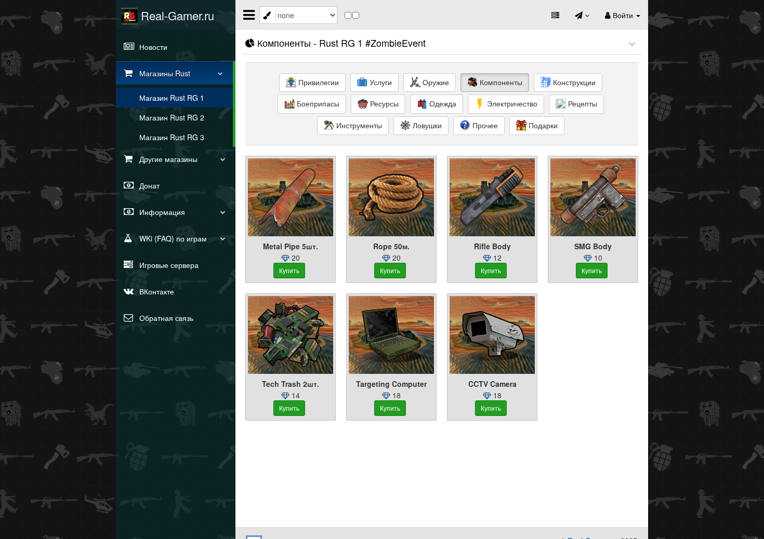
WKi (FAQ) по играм (172, 238)
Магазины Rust (163, 73)
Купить (289, 270)
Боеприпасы (317, 103)
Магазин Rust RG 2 (171, 117)
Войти (623, 15)
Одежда (441, 103)
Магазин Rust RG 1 (171, 97)
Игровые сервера (168, 265)
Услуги (379, 82)
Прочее (484, 125)
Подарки (542, 125)
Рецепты (581, 103)
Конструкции (573, 82)
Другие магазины (167, 159)
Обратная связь (165, 318)
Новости (152, 47)
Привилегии (317, 82)
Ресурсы (383, 103)
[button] (632, 43)
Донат (148, 185)
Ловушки (426, 125)
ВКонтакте (155, 291)
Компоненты (500, 82)
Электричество (511, 103)
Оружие (434, 82)
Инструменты (358, 125)
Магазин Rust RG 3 (171, 137)
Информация (161, 212)
